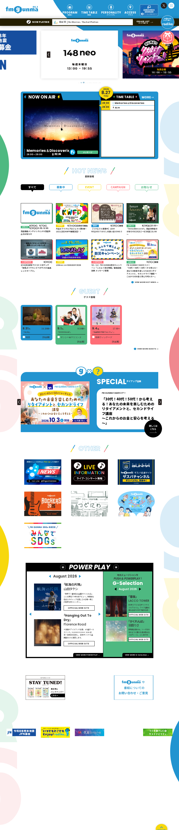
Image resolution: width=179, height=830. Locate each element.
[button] (130, 54)
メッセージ (87, 152)
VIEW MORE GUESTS (146, 349)
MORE (146, 97)
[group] (89, 55)
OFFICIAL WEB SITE (78, 607)
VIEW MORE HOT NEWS (145, 282)
